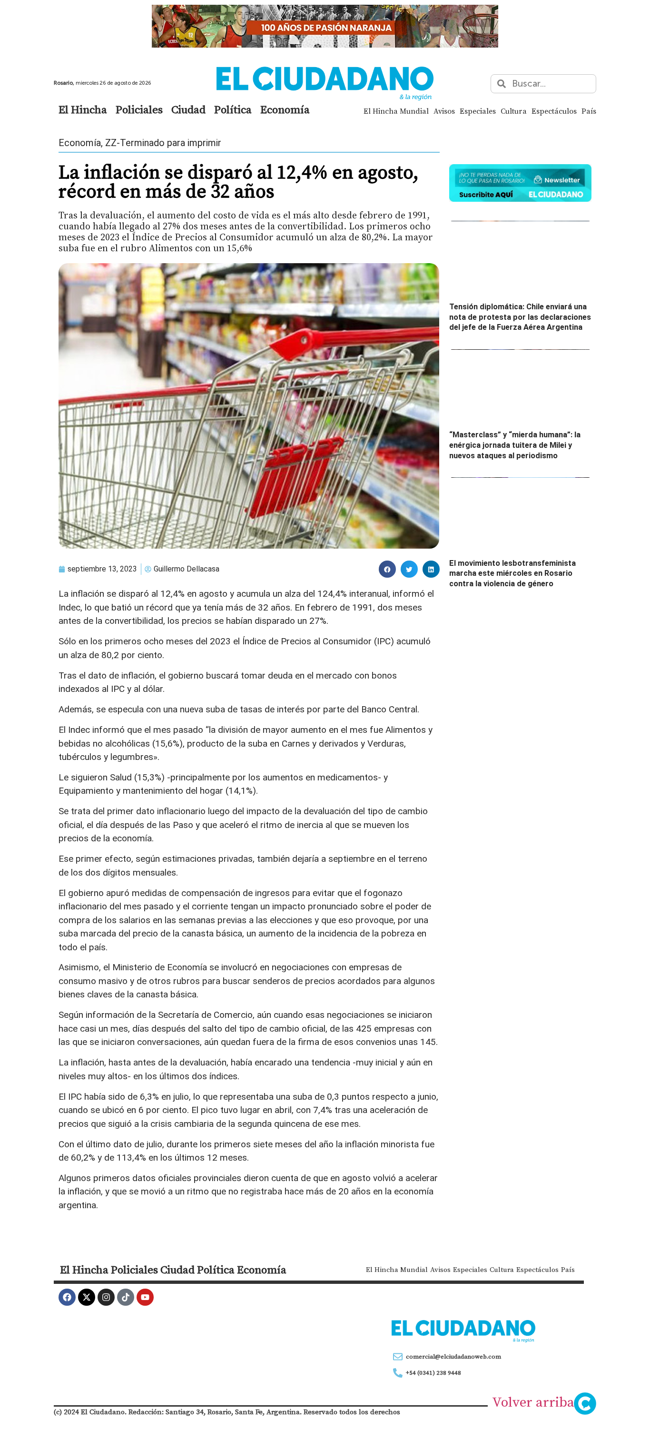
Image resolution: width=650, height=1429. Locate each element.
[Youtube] (145, 1297)
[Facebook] (67, 1297)
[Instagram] (106, 1297)
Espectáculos (554, 111)
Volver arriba (533, 1401)
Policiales (139, 109)
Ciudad (188, 109)
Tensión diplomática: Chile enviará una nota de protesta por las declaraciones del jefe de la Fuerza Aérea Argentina (520, 317)
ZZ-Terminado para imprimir (163, 142)
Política (233, 109)
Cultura (514, 111)
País (588, 111)
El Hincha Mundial (396, 111)
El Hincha (83, 109)
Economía (285, 109)
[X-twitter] (86, 1297)
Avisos (444, 111)
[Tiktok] (125, 1297)
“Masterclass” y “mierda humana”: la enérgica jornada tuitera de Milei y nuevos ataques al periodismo (515, 445)
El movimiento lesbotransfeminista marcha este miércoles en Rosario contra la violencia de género (512, 573)
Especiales (478, 111)
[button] (387, 569)
